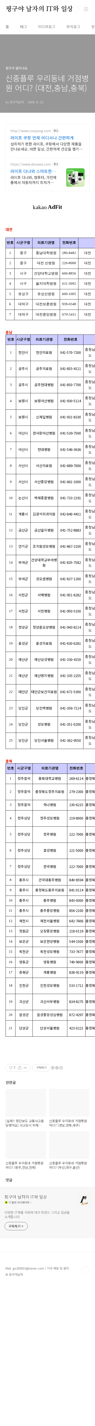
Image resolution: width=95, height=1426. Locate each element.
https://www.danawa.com (30, 164)
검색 (75, 9)
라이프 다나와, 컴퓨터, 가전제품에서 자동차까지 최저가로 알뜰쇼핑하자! (33, 180)
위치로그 (73, 26)
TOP (85, 1270)
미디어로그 (46, 26)
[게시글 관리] (25, 1067)
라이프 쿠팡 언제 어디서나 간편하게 (42, 137)
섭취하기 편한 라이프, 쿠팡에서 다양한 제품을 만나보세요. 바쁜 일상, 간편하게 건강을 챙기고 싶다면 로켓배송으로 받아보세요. (46, 146)
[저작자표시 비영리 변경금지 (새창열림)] (56, 1068)
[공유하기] (20, 1067)
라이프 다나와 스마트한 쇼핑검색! (33, 171)
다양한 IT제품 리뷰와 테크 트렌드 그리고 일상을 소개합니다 (37, 1214)
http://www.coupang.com (30, 131)
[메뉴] (86, 9)
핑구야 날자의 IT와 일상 (39, 9)
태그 (23, 26)
